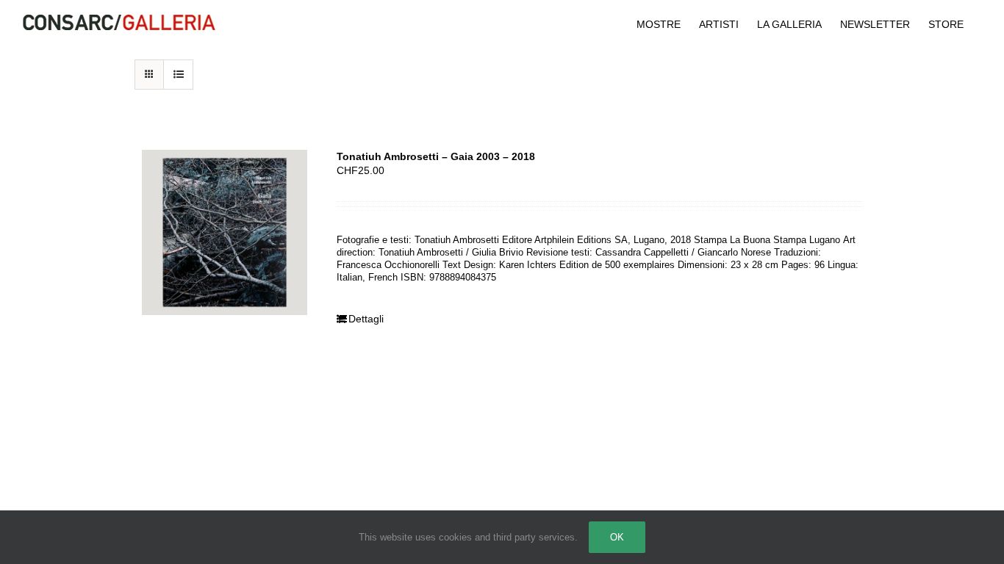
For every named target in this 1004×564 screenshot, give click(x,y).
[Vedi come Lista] (178, 74)
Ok (617, 537)
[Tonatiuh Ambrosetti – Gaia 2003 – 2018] (224, 232)
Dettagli (366, 319)
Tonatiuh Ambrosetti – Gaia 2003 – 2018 (436, 156)
